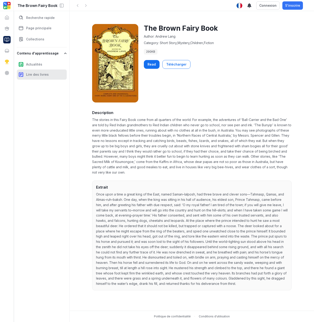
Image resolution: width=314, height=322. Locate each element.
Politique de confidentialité (172, 316)
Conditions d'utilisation (214, 316)
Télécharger (176, 64)
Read (152, 64)
